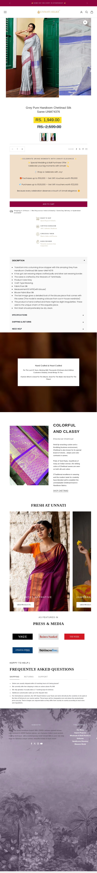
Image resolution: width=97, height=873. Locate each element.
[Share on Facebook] (76, 149)
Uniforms (80, 738)
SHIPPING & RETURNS (21, 321)
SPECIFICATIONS (19, 315)
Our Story (80, 730)
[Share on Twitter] (80, 149)
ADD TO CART (48, 204)
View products (24, 604)
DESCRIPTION (18, 260)
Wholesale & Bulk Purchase (80, 735)
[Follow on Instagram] (38, 743)
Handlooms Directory (80, 741)
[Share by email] (86, 149)
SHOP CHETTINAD (60, 490)
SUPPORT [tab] (43, 677)
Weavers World (80, 744)
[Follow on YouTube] (41, 743)
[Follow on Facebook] (31, 743)
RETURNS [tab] (29, 677)
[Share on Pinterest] (83, 149)
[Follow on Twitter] (35, 743)
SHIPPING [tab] (14, 677)
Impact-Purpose (80, 733)
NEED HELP (17, 328)
